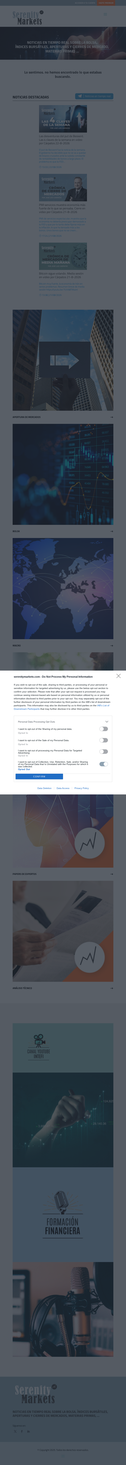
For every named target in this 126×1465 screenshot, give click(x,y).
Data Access (63, 788)
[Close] (119, 677)
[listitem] (63, 721)
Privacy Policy (81, 788)
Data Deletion (44, 788)
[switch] (103, 729)
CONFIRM (39, 776)
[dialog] (63, 732)
